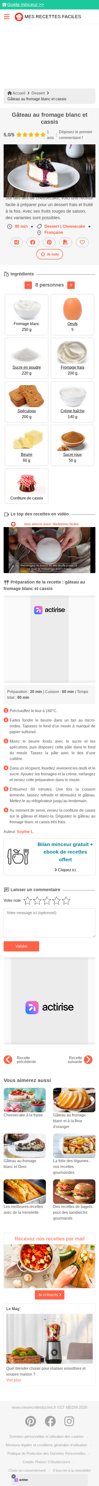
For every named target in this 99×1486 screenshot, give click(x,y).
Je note (53, 254)
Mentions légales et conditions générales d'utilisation (46, 1445)
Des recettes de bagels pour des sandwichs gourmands (72, 1212)
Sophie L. (25, 832)
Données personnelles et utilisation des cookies (46, 1436)
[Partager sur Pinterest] (49, 242)
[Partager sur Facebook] (32, 242)
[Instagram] (69, 1421)
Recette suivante (75, 1060)
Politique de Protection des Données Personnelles (46, 1453)
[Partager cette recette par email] (17, 242)
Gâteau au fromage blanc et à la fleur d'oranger (69, 1121)
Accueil (18, 93)
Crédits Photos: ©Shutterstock (46, 1462)
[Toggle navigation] (6, 16)
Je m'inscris (48, 1295)
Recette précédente (26, 1060)
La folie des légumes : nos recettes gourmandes (71, 1167)
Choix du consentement (27, 1470)
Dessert (38, 93)
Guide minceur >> (25, 4)
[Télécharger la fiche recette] (65, 242)
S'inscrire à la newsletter (72, 1470)
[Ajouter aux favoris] (82, 242)
